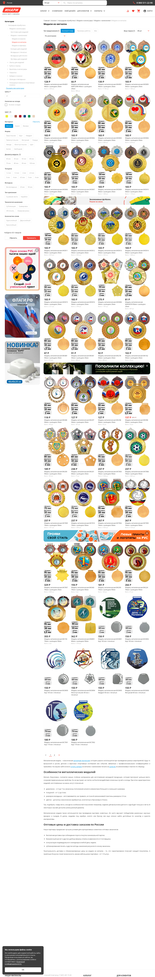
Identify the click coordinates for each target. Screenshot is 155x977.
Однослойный (11, 220)
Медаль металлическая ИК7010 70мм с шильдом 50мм (83, 524)
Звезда (8, 144)
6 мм (37, 177)
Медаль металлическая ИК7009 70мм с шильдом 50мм (56, 524)
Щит (31, 144)
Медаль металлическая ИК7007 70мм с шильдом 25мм (56, 588)
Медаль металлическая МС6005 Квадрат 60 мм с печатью (110, 691)
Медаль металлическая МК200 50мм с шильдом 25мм (55, 472)
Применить (31, 238)
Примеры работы (83, 31)
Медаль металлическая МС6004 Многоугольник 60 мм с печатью (83, 692)
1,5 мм (16, 173)
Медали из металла (19, 42)
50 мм (24, 159)
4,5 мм (22, 177)
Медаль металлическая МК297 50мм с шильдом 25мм (82, 421)
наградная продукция (81, 760)
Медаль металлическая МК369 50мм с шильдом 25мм (55, 357)
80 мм (16, 163)
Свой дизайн (69, 11)
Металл (9, 126)
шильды (112, 766)
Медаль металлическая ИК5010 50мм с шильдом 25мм (137, 190)
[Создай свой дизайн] (62, 75)
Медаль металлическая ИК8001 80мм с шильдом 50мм (83, 640)
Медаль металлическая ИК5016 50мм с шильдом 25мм (83, 303)
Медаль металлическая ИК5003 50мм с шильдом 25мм (110, 139)
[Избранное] (133, 11)
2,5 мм (31, 173)
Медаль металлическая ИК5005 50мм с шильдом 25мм (137, 85)
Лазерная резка (23, 211)
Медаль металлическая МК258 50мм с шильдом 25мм (109, 421)
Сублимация (11, 206)
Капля (8, 149)
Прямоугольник (12, 140)
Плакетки (12, 72)
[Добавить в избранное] (58, 75)
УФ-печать (10, 211)
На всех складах (15, 105)
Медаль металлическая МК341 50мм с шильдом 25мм (82, 357)
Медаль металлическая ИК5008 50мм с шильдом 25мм (110, 303)
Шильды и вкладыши (17, 79)
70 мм (8, 163)
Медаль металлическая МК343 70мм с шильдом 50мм (82, 588)
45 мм (16, 159)
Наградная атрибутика (16, 25)
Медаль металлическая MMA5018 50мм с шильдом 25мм (135, 304)
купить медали (76, 766)
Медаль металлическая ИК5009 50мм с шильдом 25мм (110, 190)
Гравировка (23, 206)
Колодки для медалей (19, 49)
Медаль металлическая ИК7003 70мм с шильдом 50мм (110, 472)
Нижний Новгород (57, 975)
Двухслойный (25, 220)
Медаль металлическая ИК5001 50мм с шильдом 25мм (56, 139)
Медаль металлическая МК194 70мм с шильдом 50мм (55, 640)
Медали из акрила (18, 39)
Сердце (35, 140)
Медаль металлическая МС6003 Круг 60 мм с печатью (56, 691)
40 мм (8, 159)
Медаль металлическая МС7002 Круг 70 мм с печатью (83, 743)
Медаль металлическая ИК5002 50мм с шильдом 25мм (83, 139)
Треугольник (11, 135)
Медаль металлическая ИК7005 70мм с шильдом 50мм (137, 524)
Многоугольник (21, 144)
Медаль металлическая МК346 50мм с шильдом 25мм (55, 421)
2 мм (24, 173)
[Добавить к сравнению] (54, 75)
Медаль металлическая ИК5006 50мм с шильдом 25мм (56, 190)
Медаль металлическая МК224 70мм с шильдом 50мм (136, 588)
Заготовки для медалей (19, 32)
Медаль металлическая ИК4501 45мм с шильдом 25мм (110, 85)
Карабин (24, 197)
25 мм (22, 187)
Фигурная (25, 140)
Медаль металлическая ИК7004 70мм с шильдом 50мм (110, 524)
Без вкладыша (11, 187)
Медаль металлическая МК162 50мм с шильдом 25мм (136, 357)
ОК (23, 970)
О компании (57, 11)
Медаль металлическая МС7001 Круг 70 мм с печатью (56, 743)
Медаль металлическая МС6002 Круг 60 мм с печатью (137, 640)
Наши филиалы (13, 975)
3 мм (8, 177)
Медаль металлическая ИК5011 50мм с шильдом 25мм (56, 251)
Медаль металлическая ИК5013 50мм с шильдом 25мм (110, 251)
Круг (21, 135)
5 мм (30, 177)
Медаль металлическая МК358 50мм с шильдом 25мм (136, 421)
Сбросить (13, 238)
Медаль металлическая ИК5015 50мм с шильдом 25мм (56, 303)
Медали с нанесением (19, 35)
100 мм (32, 163)
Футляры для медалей (19, 59)
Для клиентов (124, 975)
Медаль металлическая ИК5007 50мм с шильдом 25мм (83, 190)
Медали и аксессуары (17, 29)
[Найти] (64, 2)
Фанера (26, 126)
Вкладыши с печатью (19, 52)
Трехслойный (11, 225)
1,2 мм (8, 173)
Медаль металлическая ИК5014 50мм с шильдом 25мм (137, 251)
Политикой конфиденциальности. (15, 963)
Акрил (17, 126)
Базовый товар (67, 31)
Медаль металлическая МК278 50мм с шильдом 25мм (109, 357)
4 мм (15, 177)
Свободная (18, 149)
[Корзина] (138, 11)
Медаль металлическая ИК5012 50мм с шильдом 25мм (83, 251)
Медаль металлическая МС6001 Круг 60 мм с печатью (110, 640)
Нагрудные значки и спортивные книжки (22, 84)
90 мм (24, 163)
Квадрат (29, 135)
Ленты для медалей (16, 62)
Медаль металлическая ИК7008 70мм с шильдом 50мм (137, 472)
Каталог (87, 975)
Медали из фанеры (19, 45)
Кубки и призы (15, 66)
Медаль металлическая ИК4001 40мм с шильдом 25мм (56, 85)
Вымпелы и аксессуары (18, 69)
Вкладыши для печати (19, 56)
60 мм (31, 159)
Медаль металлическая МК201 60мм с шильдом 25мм (82, 472)
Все (95, 31)
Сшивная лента (12, 197)
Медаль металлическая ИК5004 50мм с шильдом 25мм (137, 139)
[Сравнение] (127, 11)
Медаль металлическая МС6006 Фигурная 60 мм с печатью (137, 691)
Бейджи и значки (15, 76)
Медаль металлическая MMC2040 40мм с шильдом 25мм (81, 86)
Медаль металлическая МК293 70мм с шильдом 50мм (109, 588)
